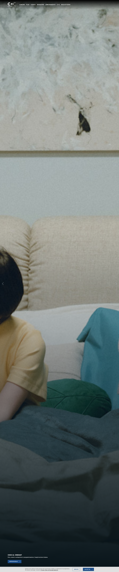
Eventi (33, 4)
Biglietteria (65, 4)
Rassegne (40, 4)
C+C (58, 4)
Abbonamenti (50, 4)
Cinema (22, 4)
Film (27, 4)
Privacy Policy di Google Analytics (49, 570)
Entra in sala (13, 561)
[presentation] (3, 283)
